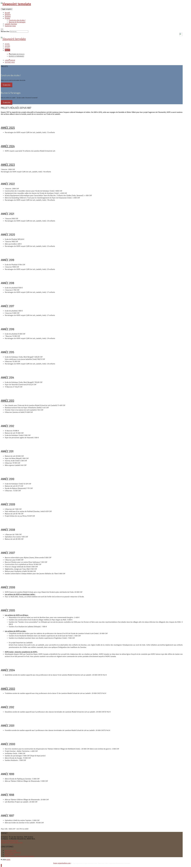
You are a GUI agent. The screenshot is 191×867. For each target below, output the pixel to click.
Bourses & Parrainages (17, 22)
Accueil (7, 13)
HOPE (8, 860)
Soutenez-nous (10, 26)
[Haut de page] (1, 865)
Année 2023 (8, 164)
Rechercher (5, 31)
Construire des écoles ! (17, 20)
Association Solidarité (13, 852)
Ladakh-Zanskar (11, 24)
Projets (7, 18)
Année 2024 (8, 146)
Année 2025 (8, 127)
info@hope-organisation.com (12, 843)
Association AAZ (10, 850)
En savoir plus (6, 85)
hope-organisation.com (9, 841)
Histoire (8, 15)
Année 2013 (7, 400)
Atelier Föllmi (9, 854)
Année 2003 (8, 688)
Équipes (8, 16)
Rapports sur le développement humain (19, 856)
